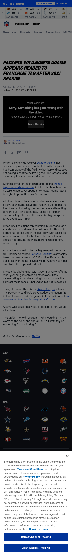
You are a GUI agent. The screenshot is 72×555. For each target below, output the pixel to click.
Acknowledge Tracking (36, 547)
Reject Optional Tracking (36, 536)
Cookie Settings (38, 528)
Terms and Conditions (30, 469)
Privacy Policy (31, 476)
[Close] (67, 456)
